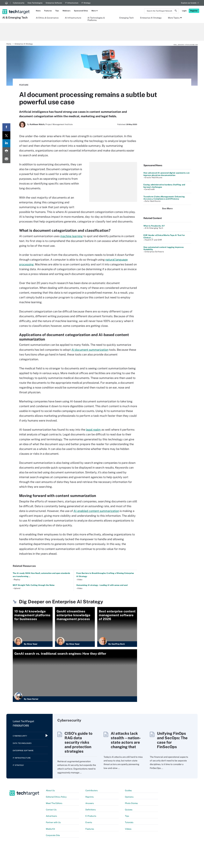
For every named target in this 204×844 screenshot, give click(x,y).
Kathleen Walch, (37, 124)
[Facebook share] (6, 127)
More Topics (174, 18)
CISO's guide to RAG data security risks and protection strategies (78, 742)
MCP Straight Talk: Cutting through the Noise (34, 585)
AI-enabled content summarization (96, 511)
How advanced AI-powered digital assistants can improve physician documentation (166, 174)
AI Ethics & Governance (47, 18)
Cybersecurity (18, 3)
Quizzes (128, 809)
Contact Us (51, 809)
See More (167, 208)
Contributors (91, 790)
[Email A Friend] (6, 159)
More (93, 11)
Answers (89, 803)
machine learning (71, 236)
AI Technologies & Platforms (96, 19)
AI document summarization (89, 349)
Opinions (129, 797)
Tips (57, 11)
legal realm (93, 429)
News (38, 11)
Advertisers (51, 816)
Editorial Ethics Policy (56, 797)
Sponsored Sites (81, 11)
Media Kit (50, 829)
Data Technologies (35, 3)
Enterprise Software (54, 3)
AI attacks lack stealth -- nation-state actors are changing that (126, 740)
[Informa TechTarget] (6, 3)
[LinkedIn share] (6, 143)
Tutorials (129, 822)
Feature (23, 85)
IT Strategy (86, 3)
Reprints (89, 797)
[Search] (176, 11)
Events (88, 822)
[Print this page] (6, 151)
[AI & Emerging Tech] (16, 7)
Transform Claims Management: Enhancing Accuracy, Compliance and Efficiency (164, 198)
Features (48, 11)
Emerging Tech (126, 18)
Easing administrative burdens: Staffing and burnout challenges (164, 186)
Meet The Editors (54, 803)
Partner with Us (53, 822)
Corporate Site (53, 835)
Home (8, 44)
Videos (128, 829)
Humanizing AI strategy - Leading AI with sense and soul (102, 585)
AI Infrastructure (73, 18)
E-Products (90, 816)
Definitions (90, 809)
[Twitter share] (6, 135)
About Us (50, 790)
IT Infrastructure (71, 3)
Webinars (66, 11)
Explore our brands (189, 3)
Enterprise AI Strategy (151, 18)
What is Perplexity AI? (154, 226)
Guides (128, 790)
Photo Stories (131, 803)
